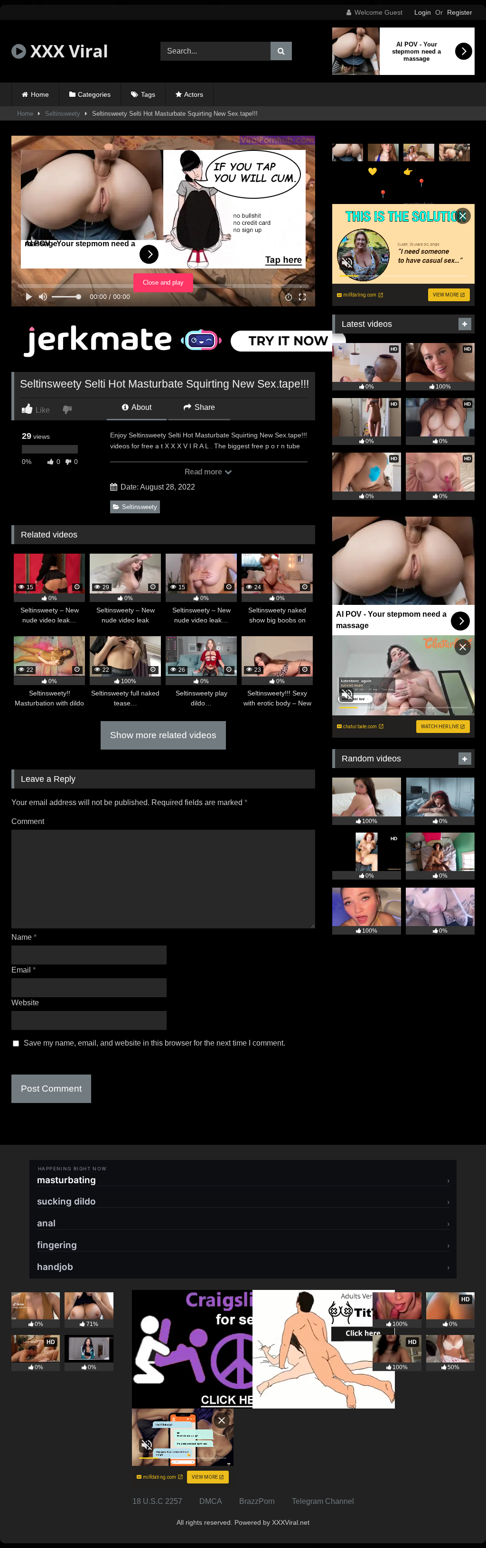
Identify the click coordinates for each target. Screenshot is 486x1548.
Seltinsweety (62, 113)
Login (422, 12)
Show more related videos (163, 735)
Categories (94, 94)
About (140, 407)
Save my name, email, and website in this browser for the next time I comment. (154, 1043)
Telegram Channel (323, 1501)
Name (24, 937)
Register (459, 12)
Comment (27, 821)
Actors (193, 94)
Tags (148, 94)
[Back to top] (456, 1520)
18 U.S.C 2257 (157, 1501)
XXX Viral (67, 51)
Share (204, 407)
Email (23, 970)
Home (40, 94)
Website (25, 1003)
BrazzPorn (257, 1501)
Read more (204, 472)
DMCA (210, 1501)
